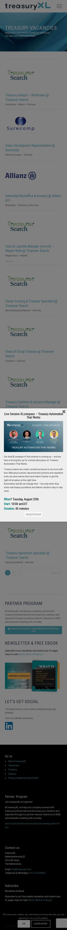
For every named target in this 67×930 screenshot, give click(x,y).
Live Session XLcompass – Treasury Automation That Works (33, 415)
